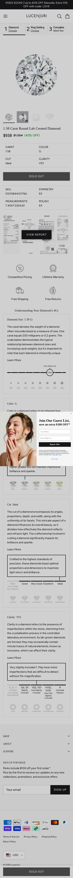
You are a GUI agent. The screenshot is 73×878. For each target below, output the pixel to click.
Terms (60, 454)
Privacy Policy (55, 454)
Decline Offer (54, 459)
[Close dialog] (71, 414)
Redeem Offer (55, 444)
